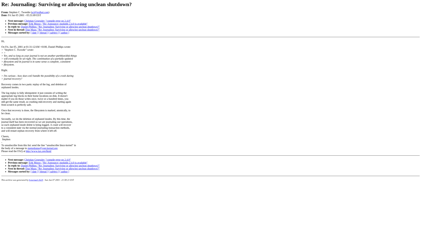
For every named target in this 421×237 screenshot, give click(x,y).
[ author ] (64, 32)
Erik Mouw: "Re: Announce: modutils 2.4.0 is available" (58, 23)
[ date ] (34, 32)
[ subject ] (54, 32)
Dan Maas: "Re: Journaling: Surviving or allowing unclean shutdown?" (62, 29)
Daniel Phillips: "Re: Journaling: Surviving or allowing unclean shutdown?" (60, 26)
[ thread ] (43, 32)
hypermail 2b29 (36, 180)
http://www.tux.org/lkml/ (38, 151)
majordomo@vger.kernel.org (43, 148)
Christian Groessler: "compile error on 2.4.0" (47, 20)
